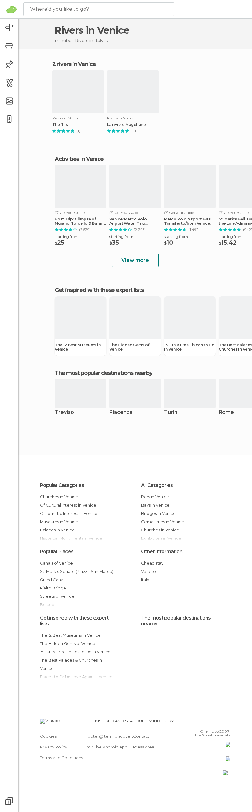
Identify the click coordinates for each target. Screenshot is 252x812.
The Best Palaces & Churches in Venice (71, 664)
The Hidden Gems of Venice (129, 347)
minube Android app (107, 746)
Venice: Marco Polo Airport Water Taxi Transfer (128, 221)
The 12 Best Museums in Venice (78, 347)
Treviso (64, 412)
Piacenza (120, 412)
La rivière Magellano (126, 124)
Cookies (48, 736)
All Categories (157, 485)
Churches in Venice (59, 496)
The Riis (60, 124)
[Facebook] (202, 722)
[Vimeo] (218, 722)
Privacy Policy (53, 746)
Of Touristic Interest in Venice (68, 513)
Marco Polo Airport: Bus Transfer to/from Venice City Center (187, 221)
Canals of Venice (56, 563)
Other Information (161, 551)
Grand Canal (52, 579)
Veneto (148, 571)
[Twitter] (210, 722)
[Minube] (11, 9)
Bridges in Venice (158, 513)
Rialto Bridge (53, 587)
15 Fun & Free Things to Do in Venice (189, 347)
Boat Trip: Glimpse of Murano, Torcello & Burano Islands (80, 221)
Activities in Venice (79, 159)
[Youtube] (226, 722)
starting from (67, 236)
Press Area (143, 746)
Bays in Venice (155, 505)
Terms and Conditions (61, 757)
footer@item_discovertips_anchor (120, 736)
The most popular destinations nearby (103, 373)
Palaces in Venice (57, 529)
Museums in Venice (59, 521)
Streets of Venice (57, 596)
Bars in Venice (155, 496)
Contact (141, 736)
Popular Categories (62, 485)
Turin (170, 412)
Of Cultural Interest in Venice (68, 505)
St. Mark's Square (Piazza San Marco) (76, 571)
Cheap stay (152, 563)
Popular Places (56, 551)
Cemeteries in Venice (162, 521)
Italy (145, 579)
